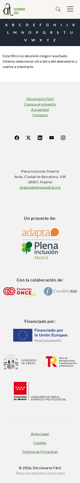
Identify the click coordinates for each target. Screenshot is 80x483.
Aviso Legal (40, 434)
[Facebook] (17, 138)
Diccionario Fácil (40, 99)
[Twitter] (28, 138)
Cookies (40, 443)
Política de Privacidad (40, 451)
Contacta (40, 115)
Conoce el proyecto (40, 104)
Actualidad (40, 109)
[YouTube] (51, 138)
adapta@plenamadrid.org (40, 187)
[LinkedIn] (40, 138)
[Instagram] (63, 138)
